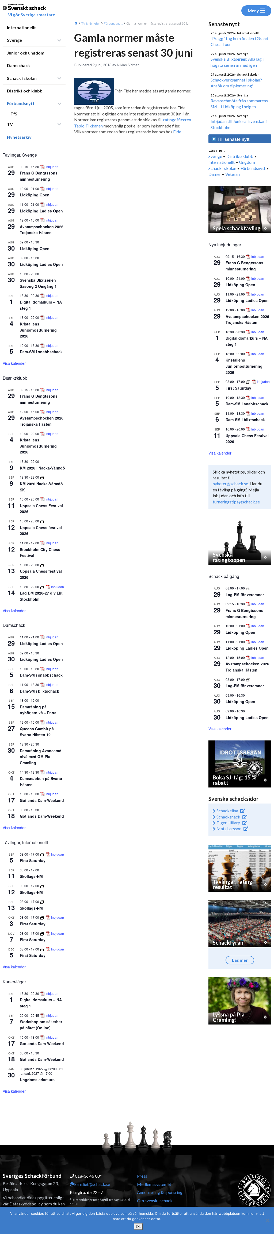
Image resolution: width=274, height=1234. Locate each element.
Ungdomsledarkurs (37, 1079)
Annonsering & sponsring (159, 1192)
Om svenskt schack (155, 1200)
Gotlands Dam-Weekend (42, 800)
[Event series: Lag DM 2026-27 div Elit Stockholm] (42, 586)
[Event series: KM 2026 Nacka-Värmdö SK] (42, 477)
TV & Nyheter (90, 23)
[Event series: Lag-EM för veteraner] (248, 588)
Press (142, 1175)
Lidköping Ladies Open (41, 211)
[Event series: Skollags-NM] (42, 885)
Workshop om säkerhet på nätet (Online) (41, 1024)
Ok (138, 1226)
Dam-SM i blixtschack (39, 691)
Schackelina (227, 810)
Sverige (14, 39)
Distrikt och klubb (25, 90)
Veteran (232, 174)
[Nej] (267, 1220)
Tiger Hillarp (228, 822)
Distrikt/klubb (239, 156)
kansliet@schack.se (92, 1184)
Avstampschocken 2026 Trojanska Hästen (41, 229)
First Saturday (32, 860)
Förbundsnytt (21, 103)
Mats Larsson (228, 828)
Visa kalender (14, 363)
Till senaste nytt (232, 139)
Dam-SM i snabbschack (41, 351)
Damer (214, 174)
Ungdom (247, 162)
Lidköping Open (35, 194)
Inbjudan (51, 167)
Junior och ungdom (25, 52)
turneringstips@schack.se (236, 501)
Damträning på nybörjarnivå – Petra (38, 710)
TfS (13, 113)
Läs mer (240, 960)
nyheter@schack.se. (231, 483)
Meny (253, 10)
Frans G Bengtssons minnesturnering (39, 176)
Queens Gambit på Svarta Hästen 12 (37, 732)
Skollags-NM (31, 876)
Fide (177, 131)
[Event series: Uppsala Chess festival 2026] (42, 521)
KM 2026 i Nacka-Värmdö (42, 468)
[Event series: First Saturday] (42, 854)
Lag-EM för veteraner (245, 594)
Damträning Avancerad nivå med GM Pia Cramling (41, 756)
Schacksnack (228, 816)
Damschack (18, 65)
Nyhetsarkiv (19, 136)
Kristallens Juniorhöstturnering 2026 (38, 330)
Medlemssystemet (154, 1184)
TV (10, 124)
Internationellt (21, 27)
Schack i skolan (22, 78)
